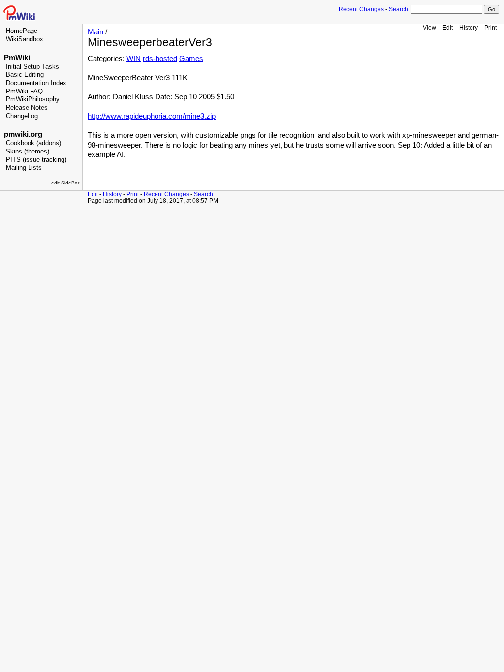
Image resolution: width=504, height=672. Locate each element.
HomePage (21, 31)
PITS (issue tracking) (36, 159)
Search (398, 9)
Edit (447, 27)
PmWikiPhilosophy (33, 99)
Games (191, 58)
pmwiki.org (23, 134)
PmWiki (17, 57)
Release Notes (27, 107)
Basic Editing (25, 74)
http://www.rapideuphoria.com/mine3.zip (152, 116)
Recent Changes (361, 9)
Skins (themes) (27, 151)
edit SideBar (65, 182)
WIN (133, 58)
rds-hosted (160, 58)
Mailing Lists (24, 167)
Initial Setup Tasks (32, 66)
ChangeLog (22, 116)
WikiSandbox (24, 39)
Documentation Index (36, 83)
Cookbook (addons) (33, 143)
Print (490, 27)
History (468, 27)
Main (95, 32)
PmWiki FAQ (24, 91)
